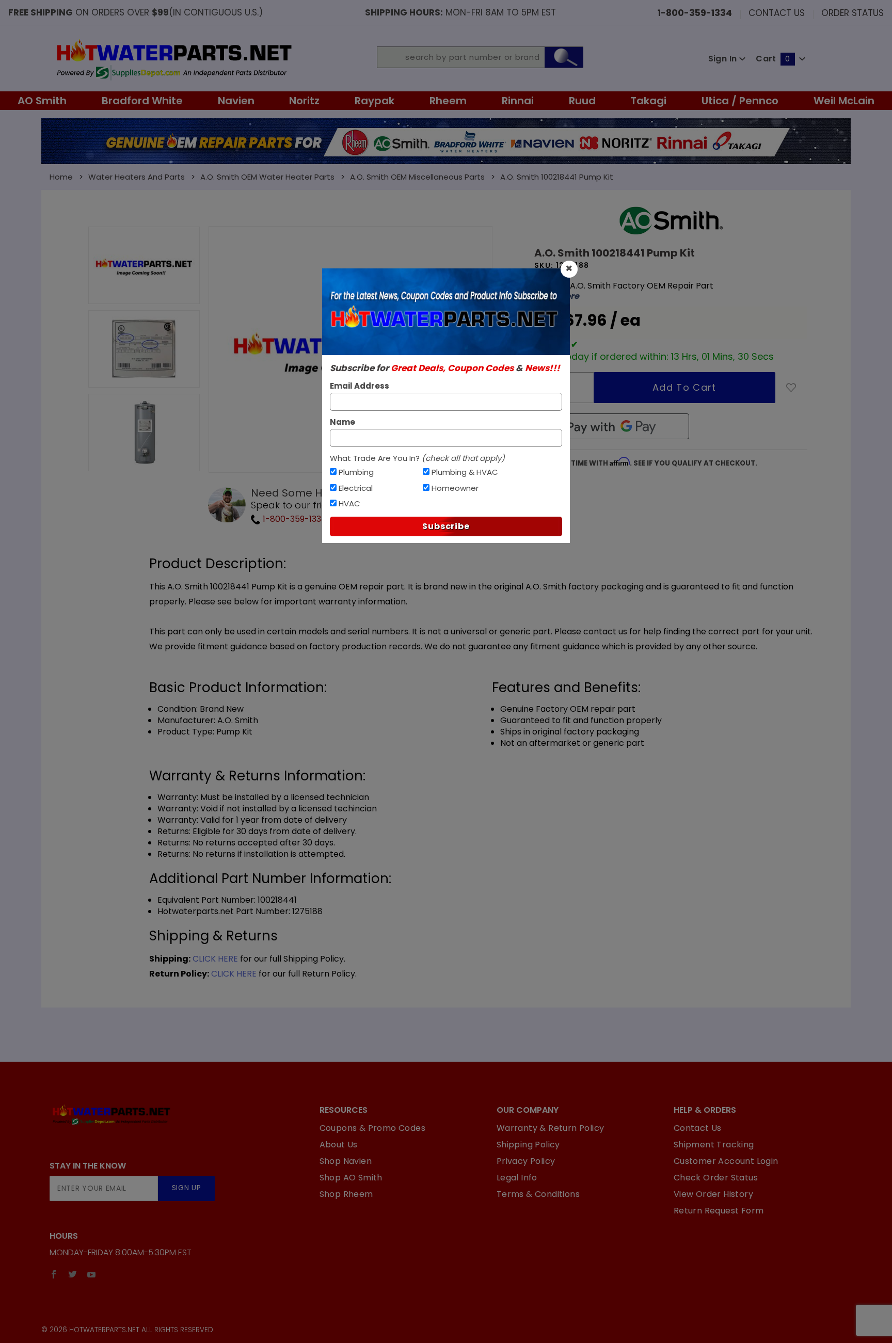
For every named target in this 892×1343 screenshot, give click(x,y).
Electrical (356, 488)
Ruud (582, 100)
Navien (236, 100)
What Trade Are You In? (417, 458)
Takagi (648, 100)
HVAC (349, 503)
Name (342, 422)
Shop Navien (346, 1161)
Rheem (448, 100)
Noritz (304, 100)
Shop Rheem (346, 1194)
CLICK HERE (215, 959)
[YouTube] (91, 1274)
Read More (556, 296)
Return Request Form (719, 1211)
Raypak (374, 100)
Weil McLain (844, 100)
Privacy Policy (526, 1161)
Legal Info (517, 1178)
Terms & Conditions (538, 1194)
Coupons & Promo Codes (372, 1128)
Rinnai (518, 100)
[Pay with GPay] (611, 426)
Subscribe (445, 526)
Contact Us (776, 12)
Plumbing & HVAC (465, 472)
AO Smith (42, 100)
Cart (773, 59)
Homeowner (455, 488)
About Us (339, 1144)
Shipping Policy (528, 1144)
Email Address (359, 385)
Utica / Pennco (740, 100)
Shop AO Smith (351, 1178)
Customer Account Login (726, 1161)
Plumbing (356, 472)
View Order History (713, 1194)
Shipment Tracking (714, 1144)
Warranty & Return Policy (550, 1128)
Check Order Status (716, 1178)
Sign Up (186, 1188)
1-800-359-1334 (294, 519)
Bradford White (142, 100)
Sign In (723, 59)
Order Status (852, 12)
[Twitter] (72, 1274)
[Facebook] (54, 1274)
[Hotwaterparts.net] (173, 59)
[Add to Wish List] (791, 387)
